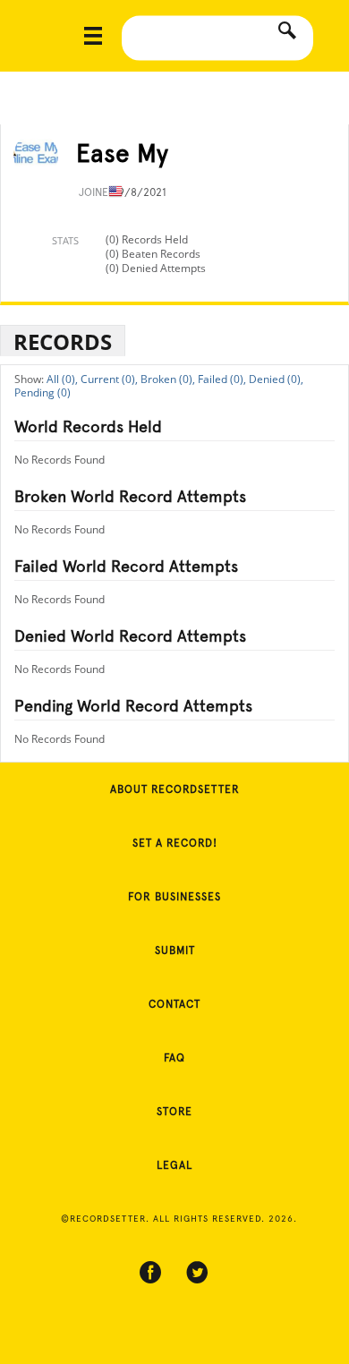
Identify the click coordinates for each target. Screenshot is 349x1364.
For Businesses (174, 897)
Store (174, 1111)
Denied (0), (276, 379)
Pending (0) (42, 392)
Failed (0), (222, 379)
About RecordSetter (175, 789)
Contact (174, 1004)
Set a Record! (174, 843)
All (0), (62, 379)
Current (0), (109, 379)
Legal (174, 1165)
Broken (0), (167, 379)
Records (62, 341)
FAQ (174, 1058)
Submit (175, 950)
